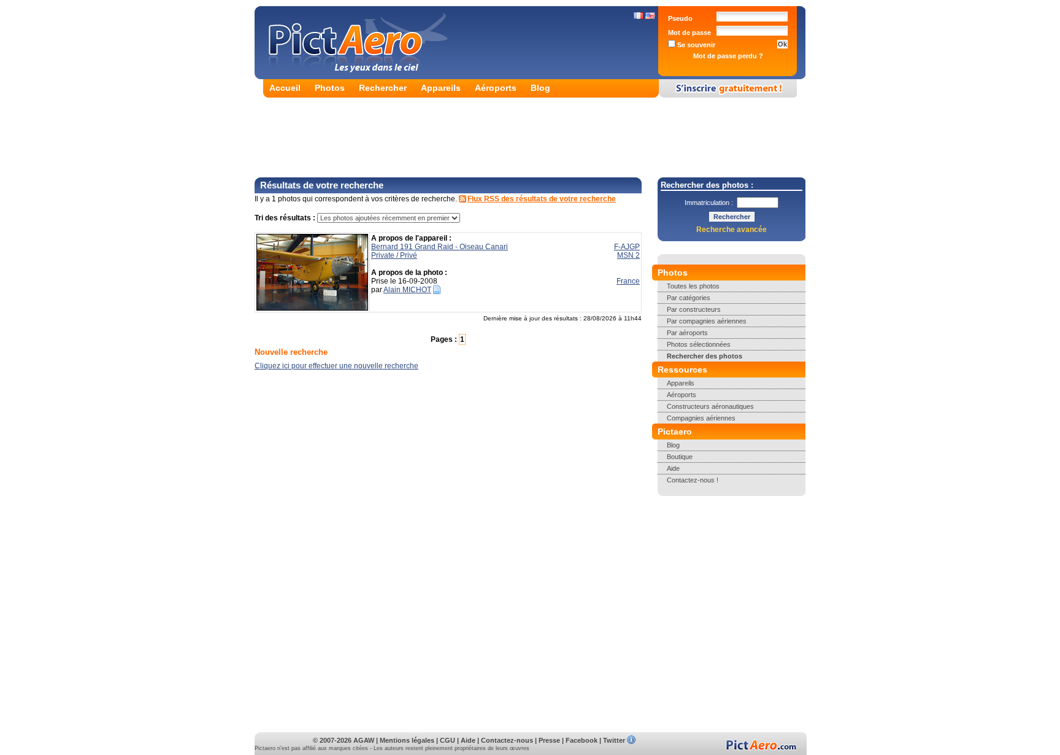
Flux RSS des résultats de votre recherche (541, 199)
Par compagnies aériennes (707, 321)
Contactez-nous (507, 740)
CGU (447, 740)
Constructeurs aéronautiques (710, 406)
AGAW (363, 740)
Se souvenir (695, 44)
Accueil (285, 88)
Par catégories (688, 297)
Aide (673, 468)
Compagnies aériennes (701, 418)
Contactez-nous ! (692, 480)
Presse (549, 740)
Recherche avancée (731, 229)
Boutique (680, 456)
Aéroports (496, 88)
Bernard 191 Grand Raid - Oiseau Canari (439, 246)
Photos (330, 88)
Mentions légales (407, 740)
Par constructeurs (694, 309)
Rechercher (383, 88)
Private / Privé (394, 255)
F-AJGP (627, 246)
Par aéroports (687, 332)
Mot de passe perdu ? (728, 56)
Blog (540, 88)
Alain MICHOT (407, 289)
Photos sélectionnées (699, 344)
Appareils (441, 88)
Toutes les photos (693, 286)
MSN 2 (628, 255)
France (628, 281)
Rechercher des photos (704, 356)
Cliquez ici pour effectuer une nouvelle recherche (336, 366)
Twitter (614, 740)
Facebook (581, 740)
